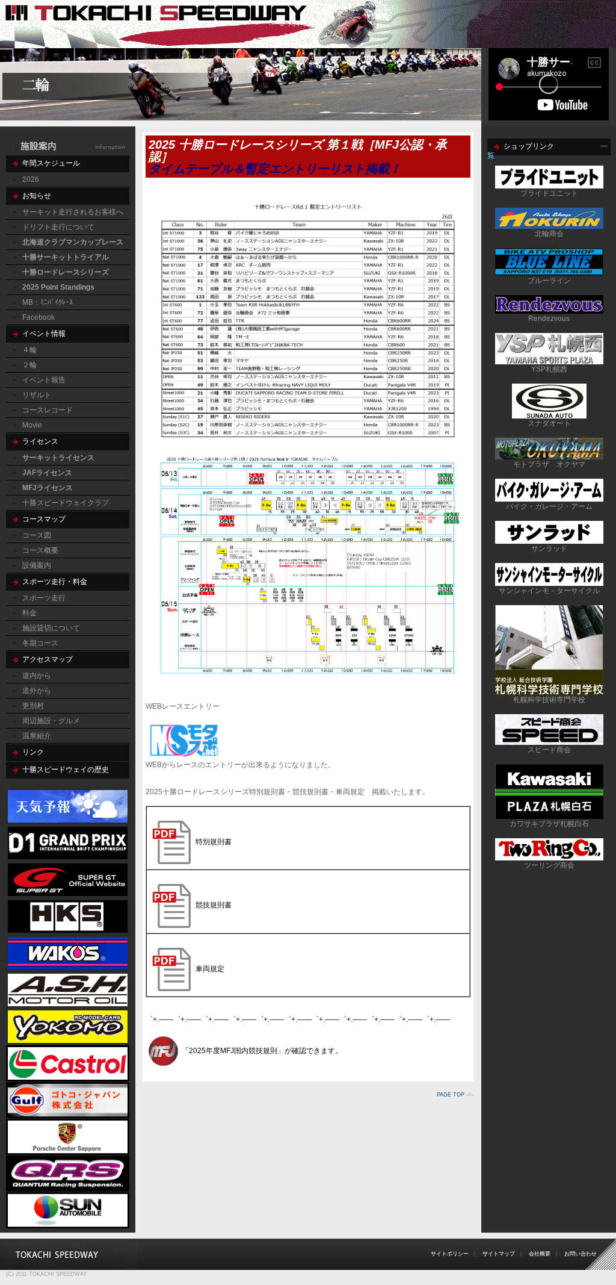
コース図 (36, 535)
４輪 (29, 350)
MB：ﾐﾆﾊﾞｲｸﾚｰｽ (47, 302)
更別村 (33, 706)
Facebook (38, 317)
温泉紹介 (36, 736)
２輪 (29, 365)
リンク (33, 752)
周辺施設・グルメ (51, 721)
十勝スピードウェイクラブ (65, 503)
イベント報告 (44, 380)
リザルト (36, 395)
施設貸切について (51, 628)
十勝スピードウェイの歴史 (65, 769)
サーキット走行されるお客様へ (72, 212)
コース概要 (40, 550)
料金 (29, 613)
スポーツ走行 (44, 598)
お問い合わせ (580, 1254)
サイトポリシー (450, 1254)
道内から (36, 675)
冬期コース (40, 643)
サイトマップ (498, 1254)
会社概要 (539, 1254)
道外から (36, 690)
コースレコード (47, 410)
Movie (32, 425)
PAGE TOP (450, 1095)
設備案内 (36, 565)
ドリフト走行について (58, 227)
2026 (30, 179)
